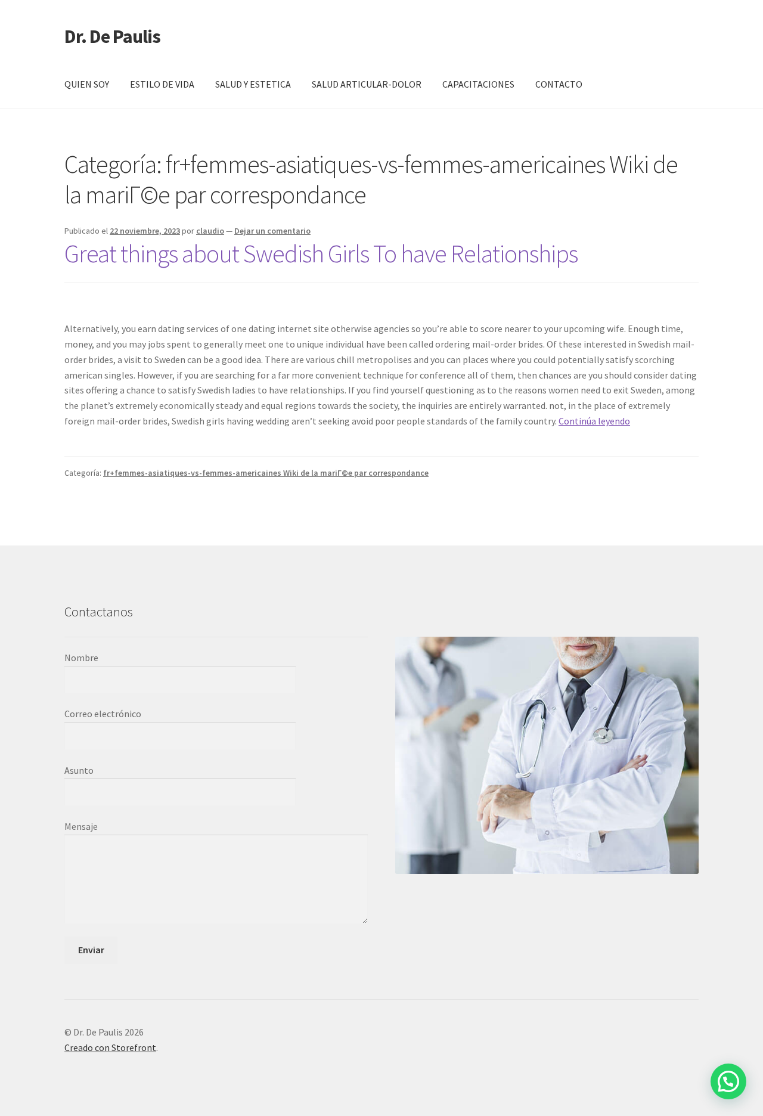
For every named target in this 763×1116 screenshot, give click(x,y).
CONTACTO (558, 84)
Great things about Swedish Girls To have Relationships (321, 253)
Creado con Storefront (110, 1047)
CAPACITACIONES (478, 84)
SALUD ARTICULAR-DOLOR (366, 84)
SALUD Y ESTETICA (253, 84)
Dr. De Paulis (112, 36)
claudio (210, 230)
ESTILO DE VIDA (162, 84)
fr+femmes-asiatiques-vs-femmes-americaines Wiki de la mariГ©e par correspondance (266, 472)
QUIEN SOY (86, 84)
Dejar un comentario (272, 230)
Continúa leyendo (594, 421)
